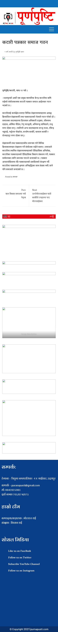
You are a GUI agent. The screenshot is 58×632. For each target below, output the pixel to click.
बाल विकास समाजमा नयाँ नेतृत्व (16, 194)
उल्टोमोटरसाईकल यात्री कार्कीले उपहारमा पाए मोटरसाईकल (41, 196)
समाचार (15, 177)
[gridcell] (29, 527)
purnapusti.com (39, 629)
